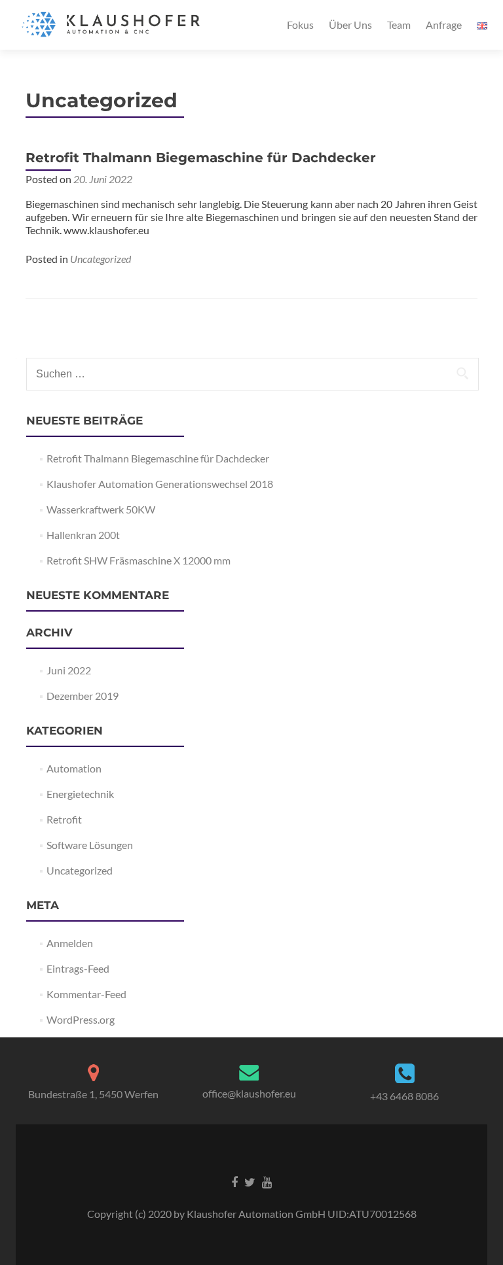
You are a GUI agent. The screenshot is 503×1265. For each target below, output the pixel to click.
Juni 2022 (69, 670)
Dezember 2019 (83, 695)
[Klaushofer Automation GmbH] (113, 25)
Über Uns (350, 24)
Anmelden (70, 943)
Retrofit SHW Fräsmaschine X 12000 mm (139, 560)
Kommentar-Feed (86, 994)
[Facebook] (234, 1181)
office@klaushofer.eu (249, 1093)
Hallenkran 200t (83, 535)
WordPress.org (81, 1019)
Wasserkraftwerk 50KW (101, 509)
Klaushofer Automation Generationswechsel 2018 (160, 483)
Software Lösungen (90, 845)
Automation (74, 768)
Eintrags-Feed (78, 968)
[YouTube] (267, 1181)
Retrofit (64, 819)
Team (399, 24)
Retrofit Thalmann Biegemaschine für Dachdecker (201, 157)
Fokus (300, 24)
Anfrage (444, 24)
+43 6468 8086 (404, 1096)
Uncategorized (100, 258)
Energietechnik (80, 794)
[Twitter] (249, 1181)
